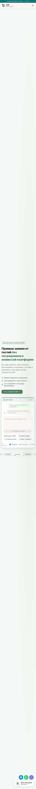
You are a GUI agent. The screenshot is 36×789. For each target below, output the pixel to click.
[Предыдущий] (1, 454)
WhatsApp (25, 444)
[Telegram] (21, 777)
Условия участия (11, 439)
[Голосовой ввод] (30, 418)
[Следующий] (35, 454)
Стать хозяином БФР (10, 392)
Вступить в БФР (11, 436)
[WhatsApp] (26, 777)
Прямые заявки (25, 436)
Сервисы (28, 454)
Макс (33, 444)
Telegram (14, 444)
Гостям (7, 454)
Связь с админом (26, 439)
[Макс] (31, 777)
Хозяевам (17, 454)
